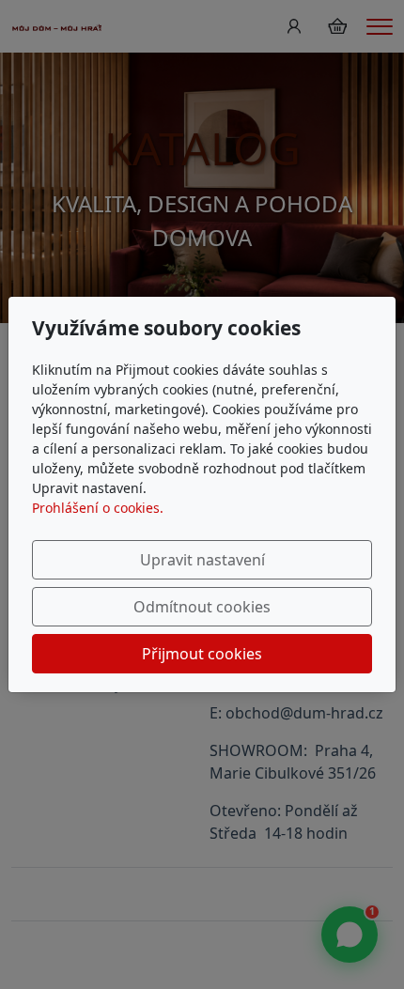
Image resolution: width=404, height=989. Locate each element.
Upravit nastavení (202, 559)
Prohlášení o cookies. (97, 508)
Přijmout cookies (202, 653)
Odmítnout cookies (202, 606)
